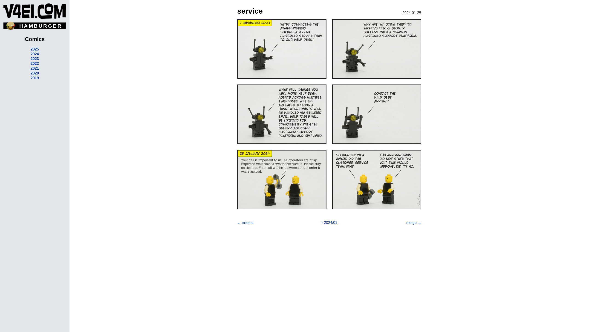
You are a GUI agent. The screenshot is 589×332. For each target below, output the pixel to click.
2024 (35, 54)
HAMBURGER (40, 26)
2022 (35, 63)
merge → (413, 223)
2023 (35, 59)
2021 (35, 68)
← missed (245, 223)
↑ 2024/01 (329, 223)
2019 (35, 78)
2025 (35, 49)
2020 (35, 73)
